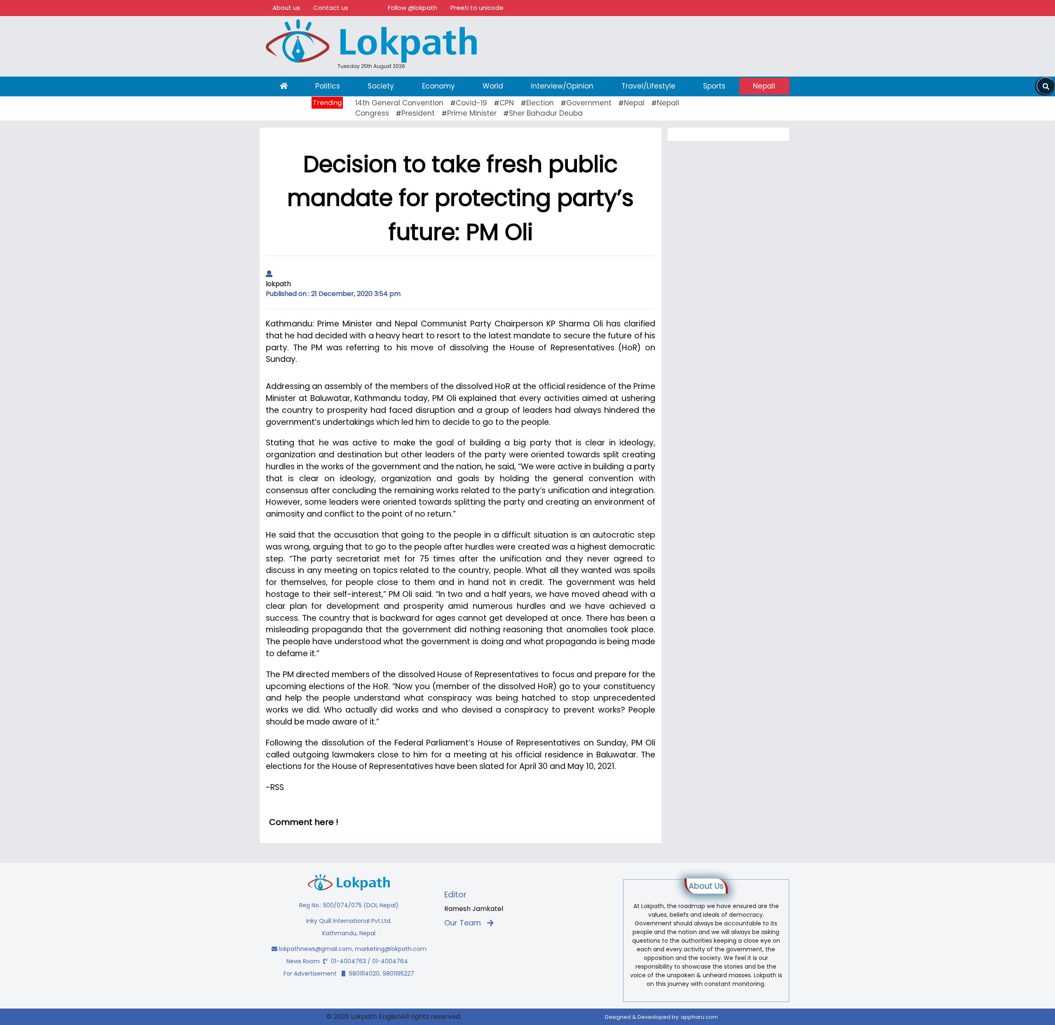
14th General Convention (399, 103)
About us (286, 7)
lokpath (278, 284)
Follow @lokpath (412, 7)
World (493, 86)
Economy (438, 86)
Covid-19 (471, 103)
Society (381, 86)
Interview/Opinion (562, 86)
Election (540, 103)
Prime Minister (472, 113)
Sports (714, 86)
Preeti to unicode (477, 7)
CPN (506, 103)
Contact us (330, 7)
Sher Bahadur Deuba (546, 113)
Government (589, 103)
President (418, 113)
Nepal (634, 103)
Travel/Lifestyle (648, 86)
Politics (327, 86)
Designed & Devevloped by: (661, 1017)
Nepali (764, 86)
